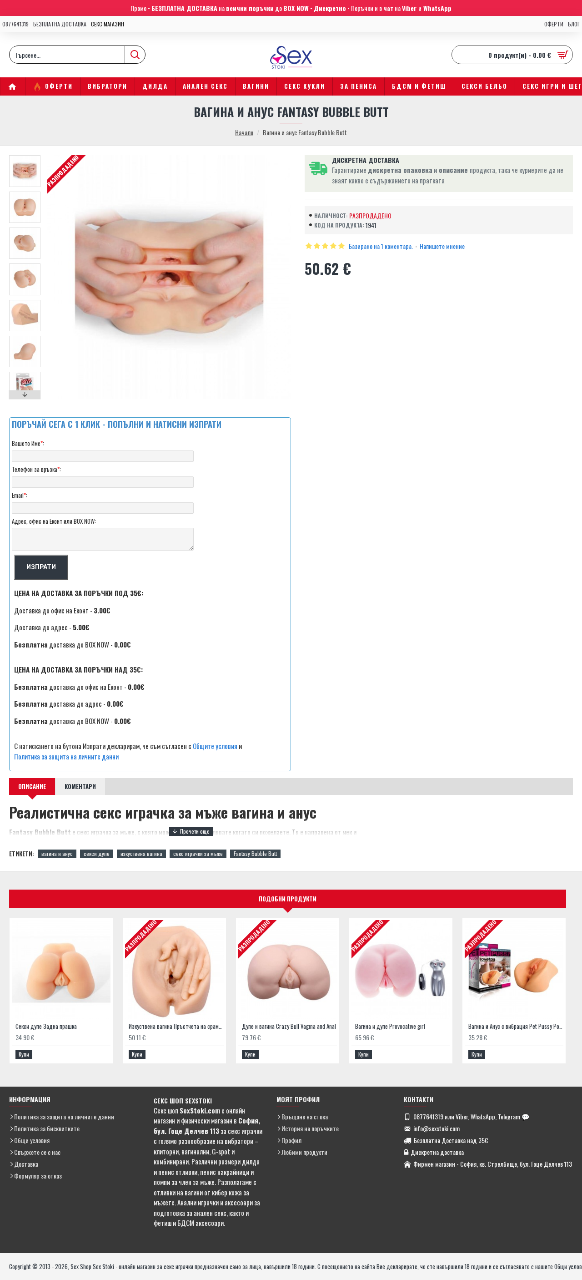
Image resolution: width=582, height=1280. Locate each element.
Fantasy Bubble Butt (255, 853)
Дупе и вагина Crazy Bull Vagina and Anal (289, 1026)
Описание (32, 786)
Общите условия (215, 746)
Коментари (80, 786)
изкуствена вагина (141, 853)
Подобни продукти (287, 898)
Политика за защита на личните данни (66, 756)
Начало (244, 132)
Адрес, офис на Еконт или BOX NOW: (54, 521)
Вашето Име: (28, 443)
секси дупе (97, 853)
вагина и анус (57, 853)
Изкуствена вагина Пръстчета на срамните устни (176, 1026)
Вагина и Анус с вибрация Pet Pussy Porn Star (515, 1026)
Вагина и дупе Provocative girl (390, 1026)
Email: (19, 495)
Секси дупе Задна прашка (46, 1026)
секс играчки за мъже (198, 853)
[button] (25, 157)
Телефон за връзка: (36, 469)
